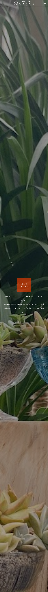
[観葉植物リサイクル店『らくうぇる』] (24, 3)
